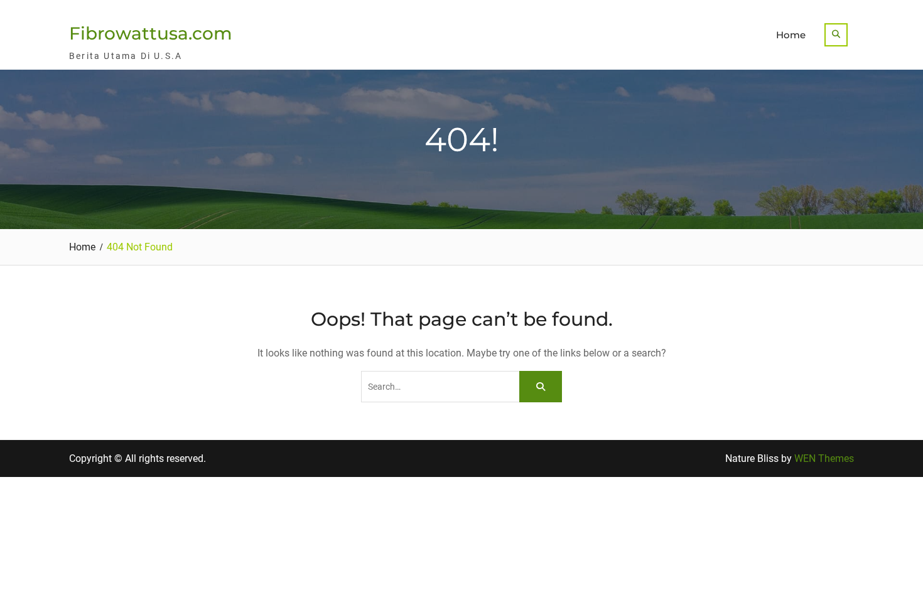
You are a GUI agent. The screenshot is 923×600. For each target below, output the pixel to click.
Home (791, 35)
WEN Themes (824, 458)
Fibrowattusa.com (150, 33)
